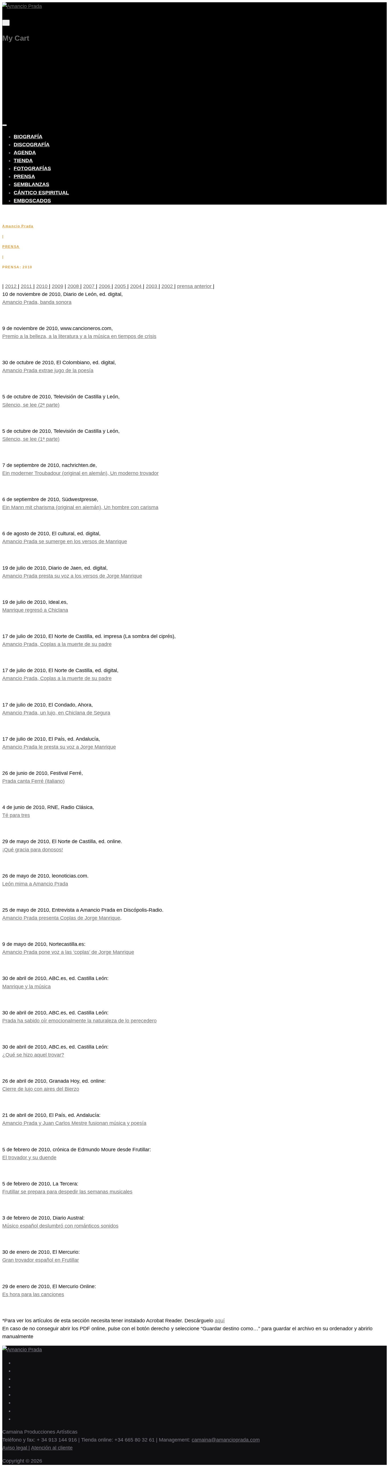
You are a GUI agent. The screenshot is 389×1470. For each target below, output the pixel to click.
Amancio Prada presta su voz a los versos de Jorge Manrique (72, 576)
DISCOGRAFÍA (32, 144)
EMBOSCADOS (32, 200)
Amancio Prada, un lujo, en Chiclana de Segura (56, 713)
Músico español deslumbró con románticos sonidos (60, 1226)
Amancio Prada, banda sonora (36, 302)
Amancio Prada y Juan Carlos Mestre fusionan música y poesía (74, 1123)
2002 (167, 286)
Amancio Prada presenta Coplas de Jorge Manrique (61, 918)
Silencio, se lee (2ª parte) (31, 405)
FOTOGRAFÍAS (32, 168)
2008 (73, 286)
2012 (11, 286)
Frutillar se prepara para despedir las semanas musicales (67, 1192)
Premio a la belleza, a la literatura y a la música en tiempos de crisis (79, 336)
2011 (27, 286)
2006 (105, 286)
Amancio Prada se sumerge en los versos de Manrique (64, 541)
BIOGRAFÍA (28, 136)
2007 (89, 286)
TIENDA (23, 160)
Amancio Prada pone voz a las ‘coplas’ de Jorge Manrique (68, 952)
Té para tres (16, 815)
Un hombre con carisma (130, 507)
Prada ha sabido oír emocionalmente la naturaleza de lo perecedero (79, 1021)
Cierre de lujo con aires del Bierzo (40, 1089)
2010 (42, 286)
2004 (136, 286)
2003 (152, 286)
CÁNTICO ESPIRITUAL (41, 192)
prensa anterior (195, 286)
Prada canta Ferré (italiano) (33, 781)
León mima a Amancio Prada (35, 884)
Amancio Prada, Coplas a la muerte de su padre (57, 644)
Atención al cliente (52, 1448)
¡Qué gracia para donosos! (32, 850)
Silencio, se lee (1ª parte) (31, 439)
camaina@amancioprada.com (226, 1440)
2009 (57, 286)
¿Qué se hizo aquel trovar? (33, 1055)
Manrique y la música (26, 986)
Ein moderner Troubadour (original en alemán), (55, 473)
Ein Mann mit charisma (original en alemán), (52, 507)
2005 (120, 286)
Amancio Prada (18, 226)
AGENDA (25, 152)
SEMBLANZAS (31, 184)
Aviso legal (15, 1448)
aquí (220, 1320)
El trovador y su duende (29, 1157)
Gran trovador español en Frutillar (40, 1260)
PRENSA (24, 176)
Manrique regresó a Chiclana (35, 610)
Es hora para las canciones (33, 1294)
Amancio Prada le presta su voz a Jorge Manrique (59, 747)
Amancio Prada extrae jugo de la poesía (47, 370)
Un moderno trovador (134, 473)
